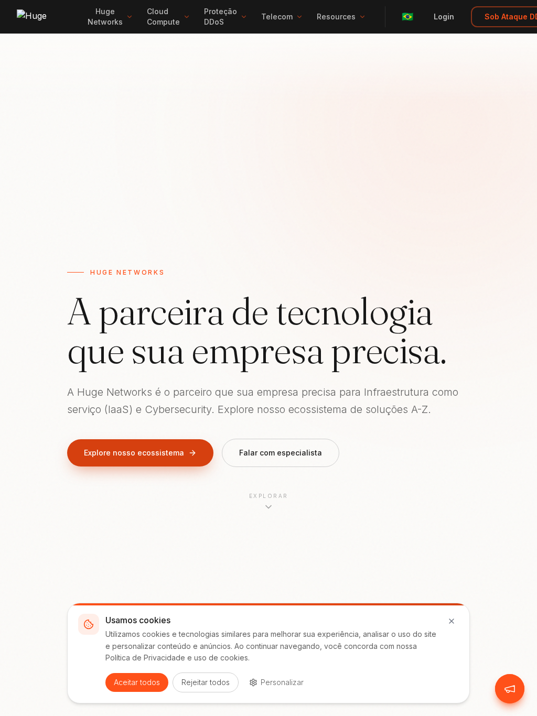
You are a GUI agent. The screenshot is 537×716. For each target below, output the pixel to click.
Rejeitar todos (205, 682)
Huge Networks (105, 16)
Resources (336, 16)
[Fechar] (451, 621)
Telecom (277, 16)
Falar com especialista (280, 452)
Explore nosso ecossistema (134, 452)
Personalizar (282, 682)
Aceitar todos (137, 682)
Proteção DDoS (220, 16)
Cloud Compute (163, 16)
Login (444, 16)
